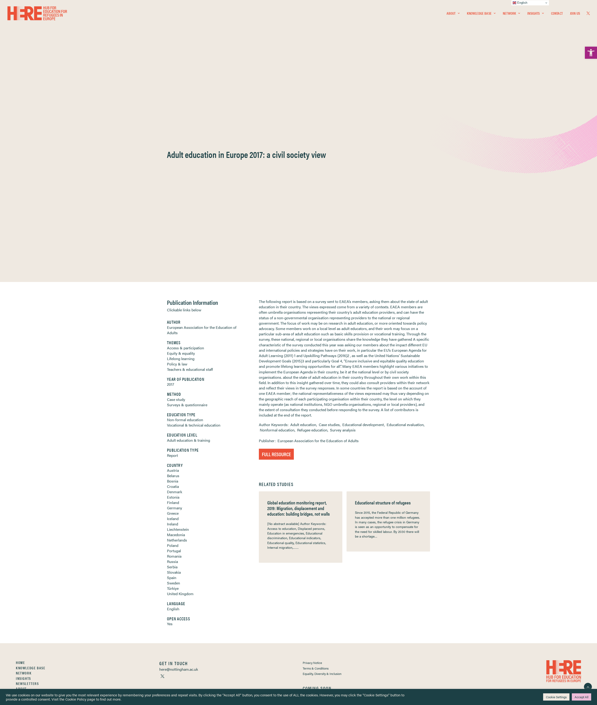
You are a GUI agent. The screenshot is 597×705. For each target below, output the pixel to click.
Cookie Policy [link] (75, 699)
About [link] (451, 13)
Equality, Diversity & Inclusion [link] (322, 673)
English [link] (173, 608)
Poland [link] (172, 545)
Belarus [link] (173, 475)
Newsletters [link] (27, 683)
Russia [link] (172, 561)
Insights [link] (533, 13)
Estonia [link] (173, 497)
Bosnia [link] (172, 481)
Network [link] (509, 13)
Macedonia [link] (176, 534)
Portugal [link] (174, 550)
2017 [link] (170, 384)
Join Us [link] (575, 13)
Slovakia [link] (174, 572)
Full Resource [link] (276, 454)
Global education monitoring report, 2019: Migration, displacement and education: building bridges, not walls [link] (298, 508)
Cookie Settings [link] (556, 697)
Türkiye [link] (173, 588)
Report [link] (172, 455)
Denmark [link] (174, 491)
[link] (591, 53)
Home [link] (20, 662)
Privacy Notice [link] (312, 662)
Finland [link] (173, 502)
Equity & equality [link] (181, 353)
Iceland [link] (173, 518)
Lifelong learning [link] (180, 358)
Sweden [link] (173, 583)
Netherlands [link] (177, 540)
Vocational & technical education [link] (193, 425)
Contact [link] (557, 13)
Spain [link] (171, 577)
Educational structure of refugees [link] (383, 502)
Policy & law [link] (177, 364)
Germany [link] (174, 508)
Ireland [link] (172, 524)
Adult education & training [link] (188, 440)
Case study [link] (176, 399)
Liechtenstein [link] (178, 529)
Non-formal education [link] (185, 419)
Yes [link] (170, 623)
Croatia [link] (173, 486)
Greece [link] (173, 513)
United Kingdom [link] (180, 593)
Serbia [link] (172, 567)
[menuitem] (453, 13)
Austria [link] (173, 470)
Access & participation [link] (185, 348)
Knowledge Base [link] (479, 13)
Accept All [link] (581, 697)
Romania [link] (174, 556)
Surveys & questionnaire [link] (187, 404)
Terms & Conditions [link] (316, 668)
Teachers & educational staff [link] (190, 369)
